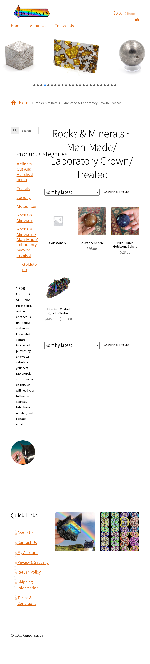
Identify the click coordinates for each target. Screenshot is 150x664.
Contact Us (64, 25)
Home (16, 25)
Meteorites (26, 206)
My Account (27, 552)
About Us (38, 25)
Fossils (23, 188)
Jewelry (24, 197)
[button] (35, 85)
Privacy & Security (33, 562)
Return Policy (29, 572)
